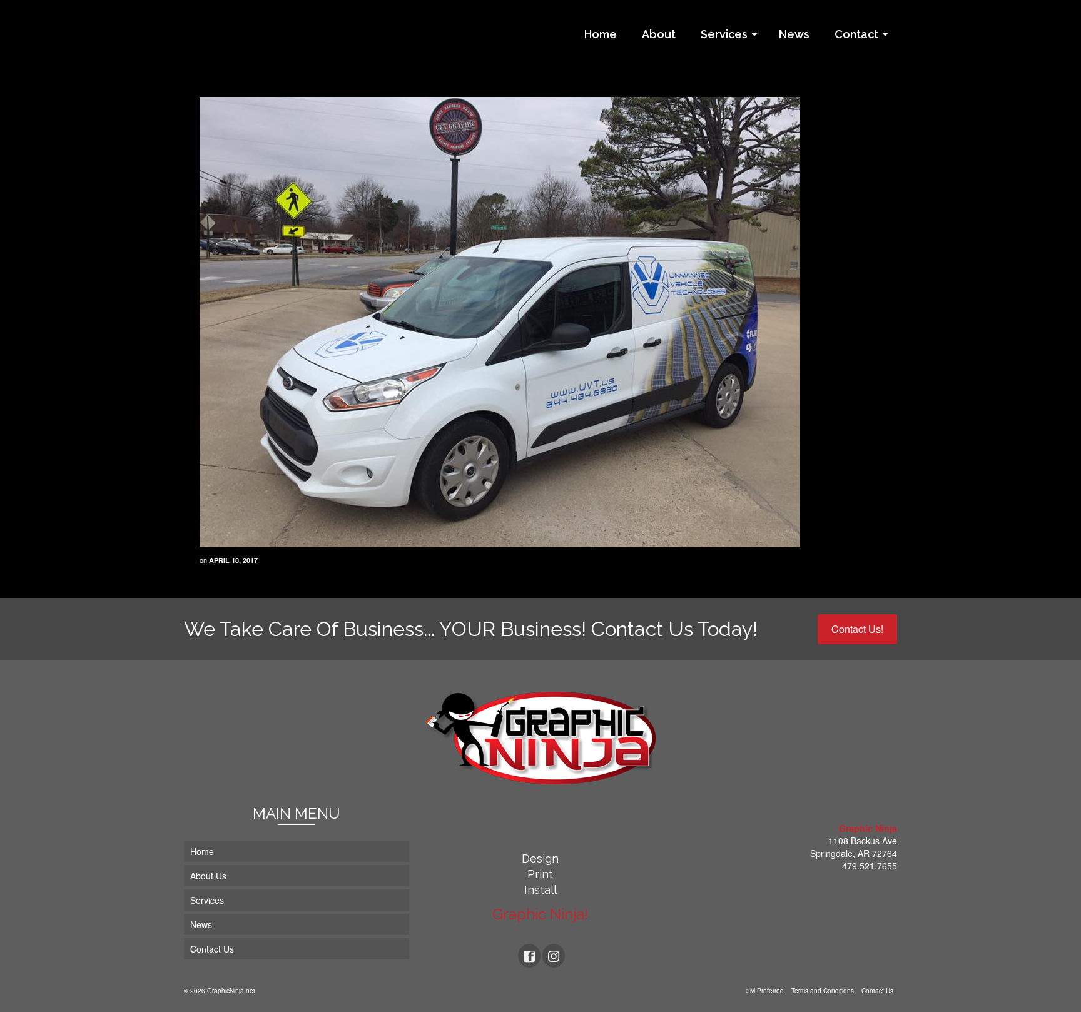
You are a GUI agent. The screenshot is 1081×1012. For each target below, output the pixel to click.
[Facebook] (529, 956)
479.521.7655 (869, 865)
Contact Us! (857, 629)
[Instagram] (553, 956)
